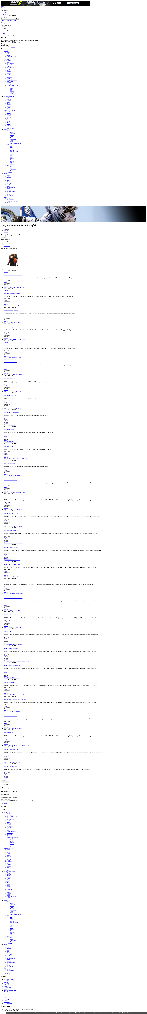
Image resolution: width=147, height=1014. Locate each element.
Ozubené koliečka (11, 187)
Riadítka (9, 190)
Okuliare (9, 66)
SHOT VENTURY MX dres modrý (11, 513)
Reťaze (8, 184)
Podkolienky (10, 81)
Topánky (9, 115)
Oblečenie (6, 119)
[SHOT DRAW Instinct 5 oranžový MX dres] (13, 269)
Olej (11, 166)
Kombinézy (9, 77)
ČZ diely (9, 194)
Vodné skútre (7, 129)
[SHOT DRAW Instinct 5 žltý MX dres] (14, 287)
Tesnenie (12, 135)
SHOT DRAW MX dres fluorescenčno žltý (13, 581)
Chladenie (12, 142)
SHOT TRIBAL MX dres (9, 429)
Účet (2, 994)
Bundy (8, 69)
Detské (8, 122)
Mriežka (6, 230)
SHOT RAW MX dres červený (10, 716)
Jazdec (8, 153)
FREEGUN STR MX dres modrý (11, 648)
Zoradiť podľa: (4, 234)
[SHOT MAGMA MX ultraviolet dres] (13, 526)
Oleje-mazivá (10, 183)
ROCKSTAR (10, 74)
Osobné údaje (7, 1002)
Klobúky (9, 126)
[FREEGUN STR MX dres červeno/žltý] (16, 661)
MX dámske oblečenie (12, 85)
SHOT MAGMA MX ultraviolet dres (11, 530)
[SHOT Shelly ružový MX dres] (12, 762)
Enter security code (5, 799)
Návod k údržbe (7, 987)
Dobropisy (6, 999)
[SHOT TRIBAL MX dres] (11, 425)
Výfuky (12, 136)
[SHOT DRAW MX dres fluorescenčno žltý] (13, 576)
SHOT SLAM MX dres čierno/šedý (11, 631)
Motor (8, 131)
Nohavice (9, 71)
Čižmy (8, 78)
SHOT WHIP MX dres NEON (10, 463)
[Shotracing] (4, 17)
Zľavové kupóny (8, 1003)
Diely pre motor (13, 137)
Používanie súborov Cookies (11, 990)
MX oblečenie (7, 60)
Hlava (11, 132)
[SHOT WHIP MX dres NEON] (16, 458)
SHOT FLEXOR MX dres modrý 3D (11, 412)
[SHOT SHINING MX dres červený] (13, 728)
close (3, 1012)
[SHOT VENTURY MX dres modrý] (13, 509)
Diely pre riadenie (14, 151)
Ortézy (8, 59)
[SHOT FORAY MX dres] (10, 442)
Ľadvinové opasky (11, 56)
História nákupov (8, 997)
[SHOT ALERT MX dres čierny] (12, 475)
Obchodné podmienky (9, 980)
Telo (8, 144)
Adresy (5, 1000)
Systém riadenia (13, 148)
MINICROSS (10, 195)
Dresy (8, 70)
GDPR (5, 989)
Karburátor (12, 133)
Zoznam (6, 232)
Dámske (9, 121)
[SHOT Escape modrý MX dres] (12, 322)
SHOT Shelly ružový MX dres (10, 766)
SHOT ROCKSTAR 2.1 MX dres (11, 547)
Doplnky (9, 165)
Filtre (8, 179)
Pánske (8, 124)
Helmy (8, 62)
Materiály (6, 982)
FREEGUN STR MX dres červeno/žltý (12, 665)
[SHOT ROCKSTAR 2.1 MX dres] (13, 543)
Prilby (11, 86)
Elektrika (12, 140)
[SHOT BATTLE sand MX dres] (14, 339)
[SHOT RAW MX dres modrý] (11, 678)
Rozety (8, 186)
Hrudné (8, 52)
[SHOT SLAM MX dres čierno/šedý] (13, 627)
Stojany (8, 188)
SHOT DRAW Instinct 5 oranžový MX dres (13, 275)
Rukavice (9, 73)
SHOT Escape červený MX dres (10, 362)
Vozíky (11, 168)
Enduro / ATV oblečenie (9, 110)
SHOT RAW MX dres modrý (10, 682)
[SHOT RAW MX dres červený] (12, 711)
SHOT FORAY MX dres (9, 446)
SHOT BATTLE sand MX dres (10, 345)
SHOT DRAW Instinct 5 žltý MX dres (12, 293)
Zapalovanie (13, 139)
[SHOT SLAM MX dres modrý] (12, 610)
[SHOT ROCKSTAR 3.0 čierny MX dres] (16, 745)
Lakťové (9, 58)
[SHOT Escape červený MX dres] (12, 357)
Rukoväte (12, 150)
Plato (11, 146)
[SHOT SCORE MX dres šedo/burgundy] (14, 492)
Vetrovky (9, 113)
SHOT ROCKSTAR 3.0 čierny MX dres (12, 749)
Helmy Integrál (10, 63)
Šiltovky (9, 125)
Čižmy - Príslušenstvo (12, 80)
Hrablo (11, 147)
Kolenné (9, 53)
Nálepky (9, 84)
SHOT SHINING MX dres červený (11, 732)
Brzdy (8, 175)
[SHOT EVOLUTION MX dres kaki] (13, 374)
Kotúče (8, 176)
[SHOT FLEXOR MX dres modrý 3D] (12, 408)
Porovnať (6, 286)
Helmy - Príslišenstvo (12, 64)
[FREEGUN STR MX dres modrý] (13, 644)
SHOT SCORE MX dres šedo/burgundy (12, 496)
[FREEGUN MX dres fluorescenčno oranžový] (13, 593)
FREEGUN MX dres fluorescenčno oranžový (13, 598)
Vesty (11, 155)
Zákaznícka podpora (9, 979)
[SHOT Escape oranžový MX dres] (12, 305)
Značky (5, 986)
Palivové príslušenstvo (15, 143)
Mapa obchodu (7, 991)
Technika (6, 173)
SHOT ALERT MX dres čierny (10, 480)
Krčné (8, 55)
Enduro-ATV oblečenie (12, 201)
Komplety (9, 75)
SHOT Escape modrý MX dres (10, 326)
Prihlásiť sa (3, 6)
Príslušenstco (13, 169)
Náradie (9, 181)
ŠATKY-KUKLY (11, 128)
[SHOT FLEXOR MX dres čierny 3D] (12, 391)
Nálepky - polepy (11, 191)
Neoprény (12, 159)
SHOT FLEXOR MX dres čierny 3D (11, 395)
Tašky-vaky (9, 82)
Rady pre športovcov (9, 985)
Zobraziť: (3, 236)
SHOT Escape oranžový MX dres (11, 310)
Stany (8, 192)
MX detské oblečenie (9, 96)
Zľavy (5, 197)
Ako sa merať (7, 983)
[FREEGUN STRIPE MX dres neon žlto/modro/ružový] (18, 694)
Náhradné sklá (10, 67)
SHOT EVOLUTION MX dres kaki (11, 378)
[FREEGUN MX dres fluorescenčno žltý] (12, 560)
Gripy (8, 180)
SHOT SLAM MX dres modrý (10, 614)
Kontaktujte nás (4, 14)
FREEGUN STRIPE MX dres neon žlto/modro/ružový (15, 699)
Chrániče (6, 51)
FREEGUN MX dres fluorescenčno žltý (12, 564)
